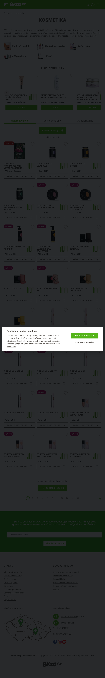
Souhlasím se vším (84, 336)
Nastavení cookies (84, 342)
